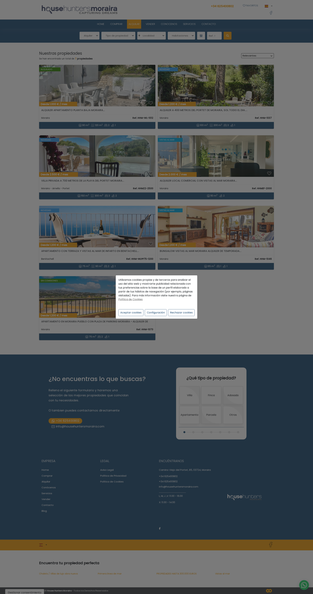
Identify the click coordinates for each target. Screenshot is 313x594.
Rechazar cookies (181, 312)
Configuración (156, 312)
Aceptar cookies (131, 312)
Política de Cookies (130, 299)
